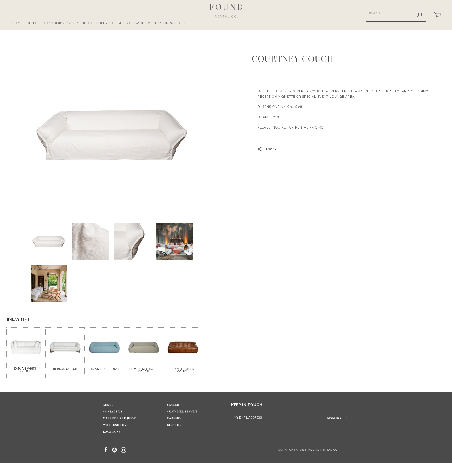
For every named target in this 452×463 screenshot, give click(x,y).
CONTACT (105, 23)
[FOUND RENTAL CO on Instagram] (123, 449)
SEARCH (173, 404)
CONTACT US (112, 411)
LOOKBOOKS (52, 23)
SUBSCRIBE (334, 417)
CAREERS (142, 23)
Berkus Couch (65, 368)
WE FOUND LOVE (115, 425)
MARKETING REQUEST (119, 418)
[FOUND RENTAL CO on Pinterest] (114, 449)
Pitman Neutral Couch (143, 370)
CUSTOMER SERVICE (182, 411)
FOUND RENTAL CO (323, 449)
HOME (17, 23)
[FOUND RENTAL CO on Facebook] (105, 449)
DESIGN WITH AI (170, 23)
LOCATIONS (112, 431)
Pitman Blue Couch (104, 368)
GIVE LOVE (175, 425)
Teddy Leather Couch (182, 370)
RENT (32, 23)
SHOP (72, 23)
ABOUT (124, 23)
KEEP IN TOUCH (246, 405)
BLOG (87, 23)
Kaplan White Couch (26, 370)
